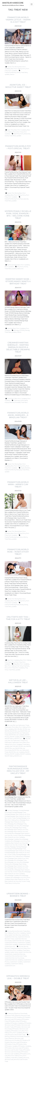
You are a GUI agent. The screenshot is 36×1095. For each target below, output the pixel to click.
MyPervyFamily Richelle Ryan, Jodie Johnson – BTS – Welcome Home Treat (18, 214)
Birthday (16, 330)
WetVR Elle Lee (15, 731)
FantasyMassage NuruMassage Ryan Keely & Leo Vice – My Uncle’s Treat (18, 769)
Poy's (21, 199)
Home (26, 266)
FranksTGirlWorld (10, 72)
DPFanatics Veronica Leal (13, 1048)
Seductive (27, 134)
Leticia (18, 72)
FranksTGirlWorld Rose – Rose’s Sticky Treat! (18, 551)
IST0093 (22, 330)
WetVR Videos (9, 738)
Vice (18, 883)
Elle (26, 738)
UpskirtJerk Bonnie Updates (21, 940)
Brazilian (27, 468)
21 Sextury (10, 1013)
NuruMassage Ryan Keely (18, 827)
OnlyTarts (26, 666)
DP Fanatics (18, 1017)
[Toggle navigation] (31, 4)
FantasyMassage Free (19, 812)
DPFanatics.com (16, 1031)
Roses (22, 604)
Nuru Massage (20, 820)
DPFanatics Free (10, 1044)
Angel (22, 468)
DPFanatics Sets (13, 1021)
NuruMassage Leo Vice (12, 826)
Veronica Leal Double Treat (16, 1034)
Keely (6, 856)
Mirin (21, 537)
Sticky (26, 604)
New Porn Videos (16, 68)
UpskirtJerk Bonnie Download (14, 958)
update (7, 74)
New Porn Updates (20, 130)
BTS (18, 266)
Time (6, 670)
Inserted (9, 328)
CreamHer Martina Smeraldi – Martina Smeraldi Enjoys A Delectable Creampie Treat (18, 347)
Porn (23, 68)
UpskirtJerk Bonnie (11, 937)
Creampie (16, 400)
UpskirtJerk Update (23, 942)
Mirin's (25, 537)
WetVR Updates (25, 737)
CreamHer (10, 398)
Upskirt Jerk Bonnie (14, 935)
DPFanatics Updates (16, 1023)
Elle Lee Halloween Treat (21, 725)
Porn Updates (12, 70)
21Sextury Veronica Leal (22, 1015)
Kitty (14, 664)
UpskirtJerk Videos (24, 944)
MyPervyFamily (12, 265)
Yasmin (12, 74)
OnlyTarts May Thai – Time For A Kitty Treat (18, 618)
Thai (26, 668)
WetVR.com (18, 738)
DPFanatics (17, 1019)
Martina (11, 402)
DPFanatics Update (11, 1046)
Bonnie (9, 931)
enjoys (7, 402)
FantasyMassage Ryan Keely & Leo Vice (17, 814)
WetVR (7, 731)
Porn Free (20, 132)
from (21, 134)
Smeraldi (17, 402)
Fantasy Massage (12, 810)
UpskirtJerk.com (10, 946)
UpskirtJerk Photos (11, 942)
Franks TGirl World (13, 67)
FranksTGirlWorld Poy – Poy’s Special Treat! (18, 147)
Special (26, 199)
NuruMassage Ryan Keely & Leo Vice (16, 829)
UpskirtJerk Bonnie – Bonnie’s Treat (18, 894)
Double (16, 1040)
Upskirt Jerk (14, 952)
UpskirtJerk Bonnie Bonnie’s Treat (15, 956)
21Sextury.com (9, 1017)
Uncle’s (14, 883)
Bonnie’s (17, 948)
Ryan (12, 879)
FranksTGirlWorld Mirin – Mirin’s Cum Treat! (18, 484)
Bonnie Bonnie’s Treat (19, 931)
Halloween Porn (10, 727)
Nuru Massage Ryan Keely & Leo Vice (16, 858)
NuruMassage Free (20, 824)
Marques (19, 470)
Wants (19, 332)
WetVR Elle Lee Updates (16, 735)
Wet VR (16, 729)
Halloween (8, 742)
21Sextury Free (9, 1015)
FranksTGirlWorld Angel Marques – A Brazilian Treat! (18, 415)
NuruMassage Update (12, 839)
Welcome (20, 268)
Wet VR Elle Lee (25, 729)
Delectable (24, 400)
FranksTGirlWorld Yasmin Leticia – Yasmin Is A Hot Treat (18, 19)
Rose (17, 604)
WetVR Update (15, 737)
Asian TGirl (10, 130)
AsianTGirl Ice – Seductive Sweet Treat (18, 86)
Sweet (7, 135)
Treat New (24, 72)
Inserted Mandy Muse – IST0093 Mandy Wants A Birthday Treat (18, 281)
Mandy (27, 330)
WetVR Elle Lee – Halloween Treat (18, 681)
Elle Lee (9, 725)
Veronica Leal (9, 1059)
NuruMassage (9, 824)
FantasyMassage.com (23, 818)
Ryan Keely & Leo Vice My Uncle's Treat (17, 881)
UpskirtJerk (25, 935)
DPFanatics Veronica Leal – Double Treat (18, 977)
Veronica (26, 1057)
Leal (6, 1055)
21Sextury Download (20, 1013)
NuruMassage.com (17, 841)
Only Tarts (8, 662)
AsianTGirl (16, 134)
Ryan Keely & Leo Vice (18, 843)
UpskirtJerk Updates (11, 944)
